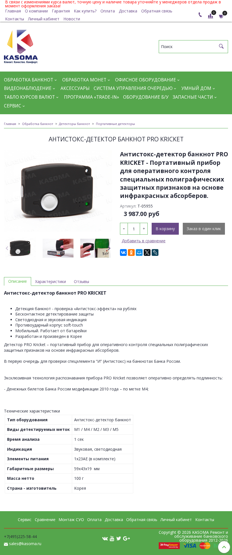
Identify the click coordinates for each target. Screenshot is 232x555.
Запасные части (193, 97)
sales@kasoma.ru (25, 543)
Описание (17, 281)
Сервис (12, 106)
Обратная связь (156, 11)
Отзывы (81, 281)
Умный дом (196, 88)
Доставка (128, 11)
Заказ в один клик (204, 228)
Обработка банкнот (28, 80)
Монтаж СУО (71, 519)
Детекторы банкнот (74, 124)
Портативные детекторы (115, 124)
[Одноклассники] (131, 252)
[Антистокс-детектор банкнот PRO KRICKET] (58, 191)
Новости (71, 18)
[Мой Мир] (139, 252)
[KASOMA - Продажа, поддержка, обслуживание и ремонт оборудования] (21, 45)
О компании (36, 11)
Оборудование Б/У (146, 97)
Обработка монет (84, 80)
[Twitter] (118, 538)
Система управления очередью (133, 88)
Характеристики (50, 281)
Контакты (14, 18)
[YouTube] (112, 538)
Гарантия (61, 11)
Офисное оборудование (145, 80)
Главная (13, 11)
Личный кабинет (43, 18)
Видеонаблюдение (27, 88)
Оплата (107, 11)
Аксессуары (75, 88)
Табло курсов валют (29, 97)
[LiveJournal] (155, 252)
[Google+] (126, 538)
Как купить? (85, 11)
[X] (147, 252)
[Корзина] (221, 16)
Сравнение (45, 519)
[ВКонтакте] (123, 252)
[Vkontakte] (105, 538)
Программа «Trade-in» (91, 97)
